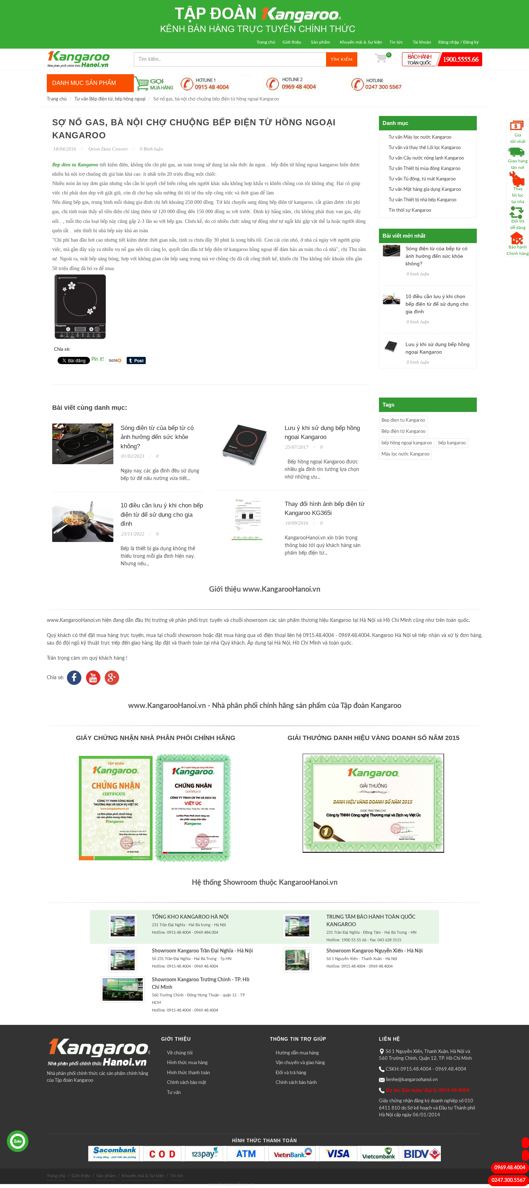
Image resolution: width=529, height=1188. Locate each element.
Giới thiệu (291, 42)
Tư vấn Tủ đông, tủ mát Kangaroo (422, 179)
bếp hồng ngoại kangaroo (406, 443)
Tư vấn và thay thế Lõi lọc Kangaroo (425, 147)
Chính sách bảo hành (296, 1082)
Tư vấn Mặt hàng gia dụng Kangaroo (425, 189)
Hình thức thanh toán (188, 1073)
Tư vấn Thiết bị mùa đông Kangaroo (424, 168)
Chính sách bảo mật (186, 1082)
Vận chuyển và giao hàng (300, 1063)
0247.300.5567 (508, 1180)
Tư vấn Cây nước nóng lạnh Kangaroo (426, 158)
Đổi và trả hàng (291, 1073)
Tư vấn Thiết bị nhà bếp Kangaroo (422, 200)
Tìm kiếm (342, 59)
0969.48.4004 (509, 1167)
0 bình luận (418, 274)
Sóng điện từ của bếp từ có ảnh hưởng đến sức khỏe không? (157, 437)
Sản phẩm (320, 42)
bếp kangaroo (452, 443)
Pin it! (97, 359)
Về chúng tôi (180, 1053)
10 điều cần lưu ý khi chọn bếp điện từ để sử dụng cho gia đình (162, 514)
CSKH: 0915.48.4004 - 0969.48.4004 (426, 1069)
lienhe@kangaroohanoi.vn (412, 1079)
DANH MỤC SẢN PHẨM (84, 83)
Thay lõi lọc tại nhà (517, 195)
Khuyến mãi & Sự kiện (361, 42)
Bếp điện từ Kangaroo (403, 431)
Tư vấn (174, 1092)
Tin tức (396, 42)
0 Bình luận (151, 149)
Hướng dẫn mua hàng (297, 1053)
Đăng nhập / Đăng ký (458, 42)
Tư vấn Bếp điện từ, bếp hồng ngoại (109, 99)
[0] (381, 59)
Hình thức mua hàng (187, 1063)
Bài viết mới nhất (404, 236)
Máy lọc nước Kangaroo (405, 454)
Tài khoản (422, 42)
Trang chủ (266, 42)
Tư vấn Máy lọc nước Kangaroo (420, 137)
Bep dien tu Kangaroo (75, 164)
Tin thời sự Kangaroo (410, 210)
